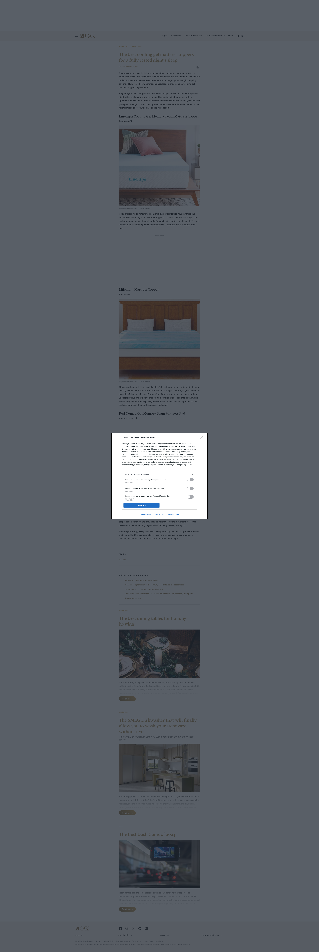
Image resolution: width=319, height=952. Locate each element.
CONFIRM (141, 505)
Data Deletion (145, 514)
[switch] (190, 479)
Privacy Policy (173, 514)
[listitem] (159, 474)
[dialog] (159, 476)
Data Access (159, 514)
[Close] (202, 437)
